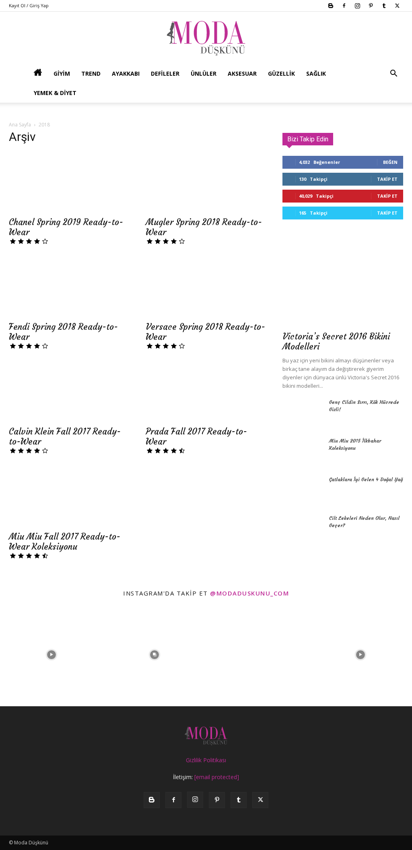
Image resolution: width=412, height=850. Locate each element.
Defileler (165, 73)
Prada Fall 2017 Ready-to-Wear (196, 436)
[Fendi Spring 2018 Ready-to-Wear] (69, 286)
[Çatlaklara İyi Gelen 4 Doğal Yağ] (302, 490)
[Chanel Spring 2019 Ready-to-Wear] (69, 182)
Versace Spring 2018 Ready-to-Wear (205, 331)
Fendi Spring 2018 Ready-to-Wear (63, 331)
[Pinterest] (371, 5)
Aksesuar (242, 73)
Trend (91, 73)
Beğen (390, 162)
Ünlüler (203, 73)
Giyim (62, 73)
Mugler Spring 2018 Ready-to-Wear (204, 227)
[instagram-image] (51, 654)
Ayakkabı (126, 73)
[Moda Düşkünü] (206, 38)
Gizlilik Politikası (206, 760)
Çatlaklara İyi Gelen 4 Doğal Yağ (366, 479)
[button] (393, 74)
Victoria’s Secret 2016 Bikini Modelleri (336, 341)
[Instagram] (357, 5)
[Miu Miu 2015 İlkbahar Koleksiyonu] (302, 451)
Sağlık (316, 73)
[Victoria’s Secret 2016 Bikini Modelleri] (342, 282)
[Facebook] (344, 5)
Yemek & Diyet (55, 93)
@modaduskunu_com (249, 593)
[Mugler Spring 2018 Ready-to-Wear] (206, 182)
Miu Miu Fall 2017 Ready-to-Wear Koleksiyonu (64, 541)
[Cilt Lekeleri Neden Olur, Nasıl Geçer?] (302, 529)
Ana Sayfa (20, 124)
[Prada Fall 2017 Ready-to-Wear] (206, 391)
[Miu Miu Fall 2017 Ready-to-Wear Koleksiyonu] (69, 496)
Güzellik (281, 73)
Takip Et (387, 179)
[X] (397, 5)
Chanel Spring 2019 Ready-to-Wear (66, 227)
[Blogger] (331, 5)
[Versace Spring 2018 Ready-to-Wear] (206, 286)
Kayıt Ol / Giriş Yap (29, 5)
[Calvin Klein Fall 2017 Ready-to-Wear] (69, 391)
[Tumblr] (384, 5)
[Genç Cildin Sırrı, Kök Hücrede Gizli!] (302, 413)
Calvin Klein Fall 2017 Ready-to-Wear (65, 436)
